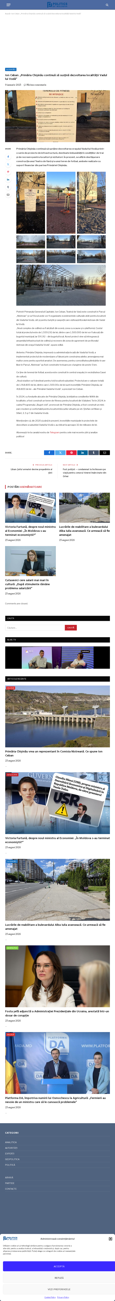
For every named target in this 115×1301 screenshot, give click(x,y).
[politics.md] (57, 5)
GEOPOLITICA (12, 948)
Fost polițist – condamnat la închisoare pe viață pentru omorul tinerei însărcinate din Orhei (84, 473)
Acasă (7, 13)
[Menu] (8, 4)
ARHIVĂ (9, 1177)
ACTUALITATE (12, 775)
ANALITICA (11, 1142)
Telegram (54, 432)
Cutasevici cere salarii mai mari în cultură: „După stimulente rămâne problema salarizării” (27, 584)
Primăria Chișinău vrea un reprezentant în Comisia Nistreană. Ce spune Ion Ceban (53, 754)
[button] (110, 1238)
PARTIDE (9, 1183)
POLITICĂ (10, 688)
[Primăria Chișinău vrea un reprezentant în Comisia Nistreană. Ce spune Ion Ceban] (57, 716)
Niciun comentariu (36, 84)
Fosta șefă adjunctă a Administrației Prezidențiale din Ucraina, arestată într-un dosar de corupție (57, 1014)
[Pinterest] (8, 172)
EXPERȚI (9, 1153)
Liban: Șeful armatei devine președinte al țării (31, 471)
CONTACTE (11, 1189)
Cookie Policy (50, 1297)
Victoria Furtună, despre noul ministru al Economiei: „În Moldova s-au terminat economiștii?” (30, 531)
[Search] (106, 4)
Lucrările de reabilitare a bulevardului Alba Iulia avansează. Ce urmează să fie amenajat (84, 531)
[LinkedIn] (8, 179)
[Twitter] (8, 164)
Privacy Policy (63, 1297)
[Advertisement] (57, 41)
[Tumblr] (8, 187)
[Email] (8, 195)
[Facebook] (8, 157)
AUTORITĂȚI (10, 69)
